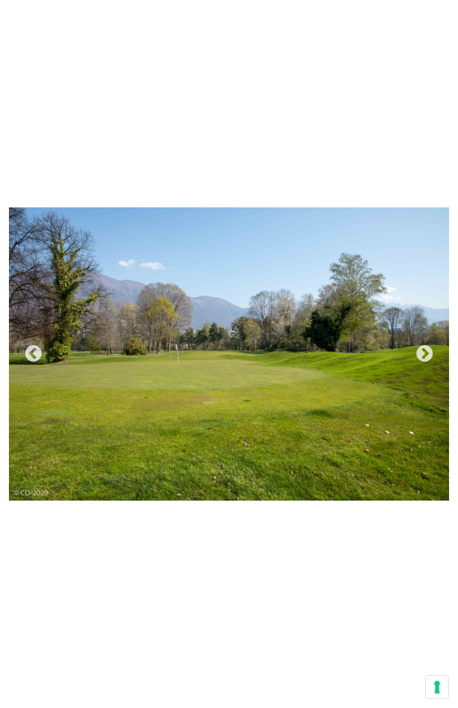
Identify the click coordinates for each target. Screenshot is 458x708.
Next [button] (424, 354)
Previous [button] (33, 354)
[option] (229, 354)
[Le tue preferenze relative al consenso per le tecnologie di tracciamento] (437, 687)
